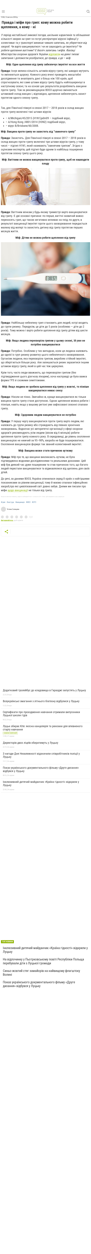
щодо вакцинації (18, 490)
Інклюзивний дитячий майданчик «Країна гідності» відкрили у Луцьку (41, 783)
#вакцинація (20, 502)
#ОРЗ (34, 502)
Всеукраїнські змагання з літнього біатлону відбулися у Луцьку (41, 701)
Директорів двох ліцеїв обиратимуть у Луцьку (30, 742)
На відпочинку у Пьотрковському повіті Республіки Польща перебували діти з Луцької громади (43, 961)
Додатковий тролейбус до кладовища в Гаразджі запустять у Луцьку (44, 690)
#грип (3, 502)
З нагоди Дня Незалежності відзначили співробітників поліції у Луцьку (41, 755)
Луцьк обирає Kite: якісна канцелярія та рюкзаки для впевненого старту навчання (42, 728)
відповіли (54, 54)
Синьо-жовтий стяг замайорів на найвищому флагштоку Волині (41, 973)
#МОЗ (28, 502)
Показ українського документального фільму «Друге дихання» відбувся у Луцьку (41, 769)
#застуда (10, 502)
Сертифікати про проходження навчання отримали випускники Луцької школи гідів (41, 713)
